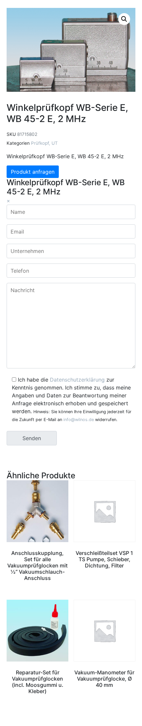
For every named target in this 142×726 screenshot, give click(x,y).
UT (55, 143)
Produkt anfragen (32, 171)
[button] (124, 19)
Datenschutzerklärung (77, 379)
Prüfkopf (40, 143)
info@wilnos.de (78, 419)
